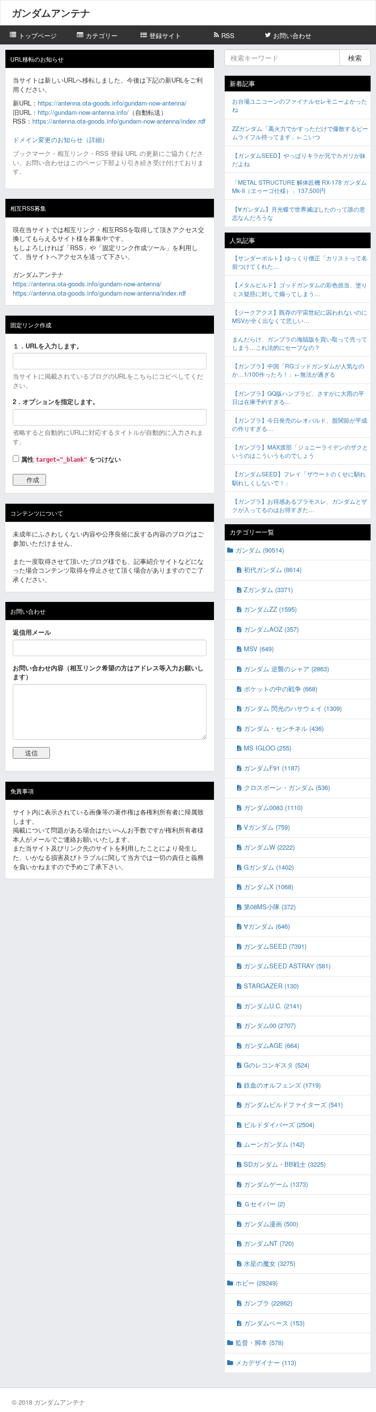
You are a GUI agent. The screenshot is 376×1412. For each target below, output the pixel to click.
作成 (33, 479)
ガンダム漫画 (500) (271, 1223)
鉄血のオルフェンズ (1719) (282, 1085)
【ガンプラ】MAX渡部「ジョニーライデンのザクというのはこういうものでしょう (300, 451)
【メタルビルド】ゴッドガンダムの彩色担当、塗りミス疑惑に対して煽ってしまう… (299, 288)
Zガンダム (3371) (268, 589)
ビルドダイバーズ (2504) (279, 1124)
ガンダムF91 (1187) (272, 767)
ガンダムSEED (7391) (275, 946)
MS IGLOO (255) (267, 747)
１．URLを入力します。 (48, 346)
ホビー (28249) (256, 1282)
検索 (355, 58)
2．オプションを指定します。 (56, 401)
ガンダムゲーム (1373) (276, 1184)
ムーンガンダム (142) (274, 1144)
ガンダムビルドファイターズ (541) (293, 1104)
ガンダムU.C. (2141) (273, 1005)
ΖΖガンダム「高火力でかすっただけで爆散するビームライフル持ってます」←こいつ (300, 132)
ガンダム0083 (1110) (273, 807)
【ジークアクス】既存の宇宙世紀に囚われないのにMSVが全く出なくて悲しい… (299, 316)
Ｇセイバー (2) (264, 1203)
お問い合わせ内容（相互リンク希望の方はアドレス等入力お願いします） (108, 672)
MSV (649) (259, 648)
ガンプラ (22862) (268, 1302)
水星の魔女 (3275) (269, 1263)
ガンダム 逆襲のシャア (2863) (286, 668)
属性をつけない (70, 459)
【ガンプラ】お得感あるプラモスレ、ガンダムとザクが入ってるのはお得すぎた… (299, 505)
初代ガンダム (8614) (273, 569)
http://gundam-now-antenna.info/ (83, 112)
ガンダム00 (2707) (270, 1025)
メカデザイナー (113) (265, 1362)
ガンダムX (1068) (268, 886)
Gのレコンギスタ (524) (276, 1065)
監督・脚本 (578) (259, 1342)
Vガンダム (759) (267, 827)
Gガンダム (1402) (269, 867)
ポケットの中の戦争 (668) (280, 688)
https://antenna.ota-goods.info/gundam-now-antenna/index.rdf (119, 121)
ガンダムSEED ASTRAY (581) (287, 965)
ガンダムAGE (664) (271, 1045)
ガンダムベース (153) (274, 1322)
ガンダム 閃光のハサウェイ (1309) (293, 708)
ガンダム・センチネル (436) (284, 728)
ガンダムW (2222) (269, 847)
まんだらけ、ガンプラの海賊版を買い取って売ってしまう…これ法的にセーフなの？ (299, 343)
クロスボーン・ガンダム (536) (287, 787)
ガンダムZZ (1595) (270, 609)
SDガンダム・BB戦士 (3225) (285, 1164)
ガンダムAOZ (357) (271, 629)
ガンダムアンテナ (51, 12)
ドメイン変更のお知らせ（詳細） (60, 139)
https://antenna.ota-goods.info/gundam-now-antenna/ (112, 102)
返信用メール (32, 632)
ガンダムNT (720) (269, 1243)
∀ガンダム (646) (267, 926)
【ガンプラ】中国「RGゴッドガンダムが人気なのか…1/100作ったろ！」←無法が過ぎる (298, 370)
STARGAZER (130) (271, 985)
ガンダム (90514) (259, 550)
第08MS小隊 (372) (270, 906)
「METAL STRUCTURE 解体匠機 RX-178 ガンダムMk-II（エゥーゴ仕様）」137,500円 (299, 186)
